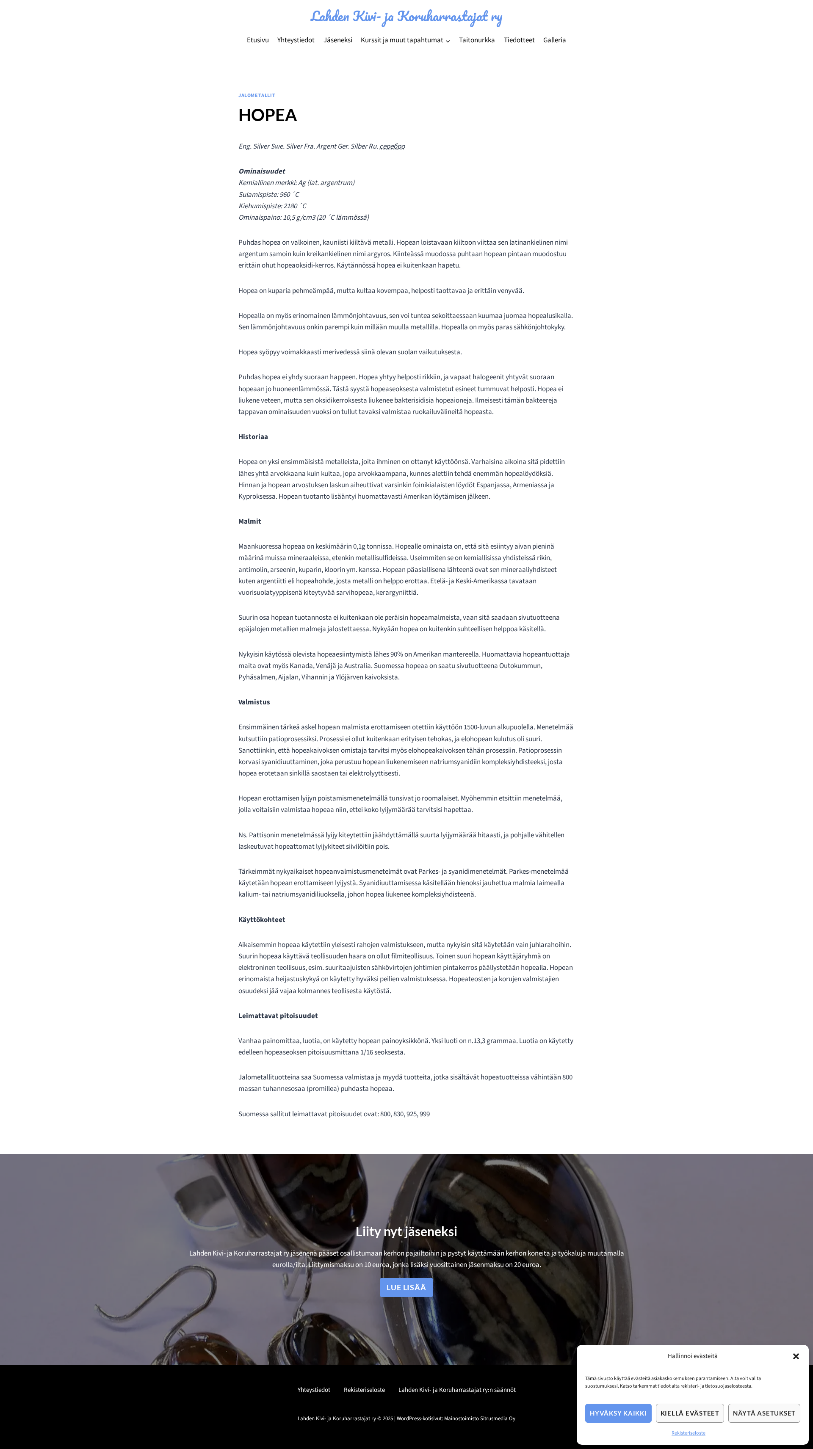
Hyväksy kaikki (618, 1413)
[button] (796, 1356)
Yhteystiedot (296, 40)
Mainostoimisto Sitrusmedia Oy (479, 1418)
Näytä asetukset (764, 1413)
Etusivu (258, 40)
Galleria (554, 40)
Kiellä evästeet (690, 1413)
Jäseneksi (338, 40)
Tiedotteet (519, 40)
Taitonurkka (477, 40)
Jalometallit (256, 95)
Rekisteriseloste (688, 1433)
